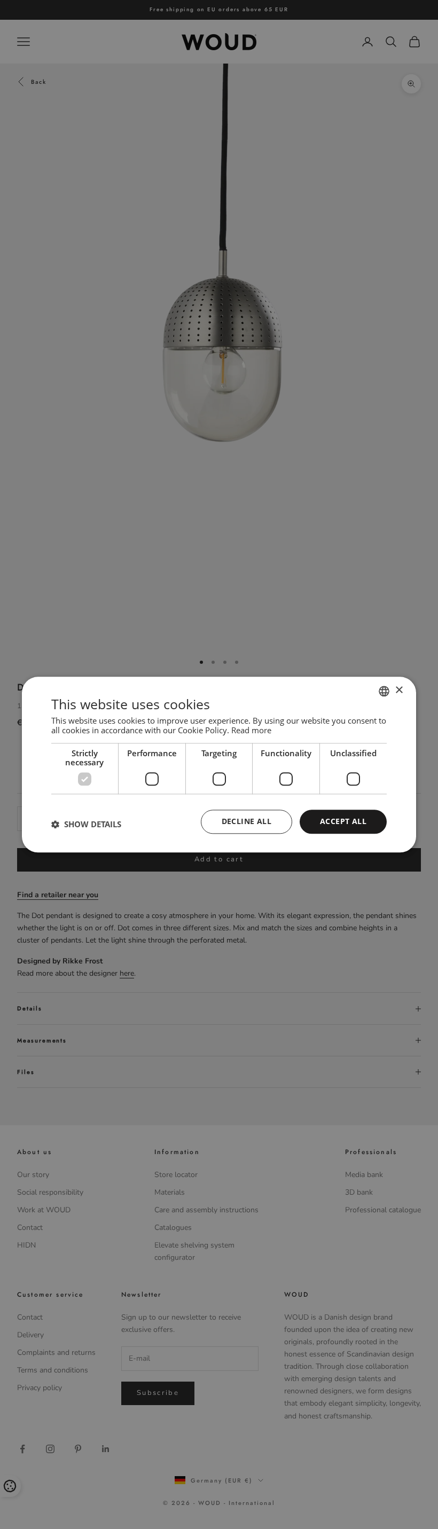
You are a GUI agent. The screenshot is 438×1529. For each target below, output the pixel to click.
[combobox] (384, 691)
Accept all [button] (343, 821)
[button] (86, 824)
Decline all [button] (246, 821)
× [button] (399, 690)
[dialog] (219, 764)
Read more (251, 730)
